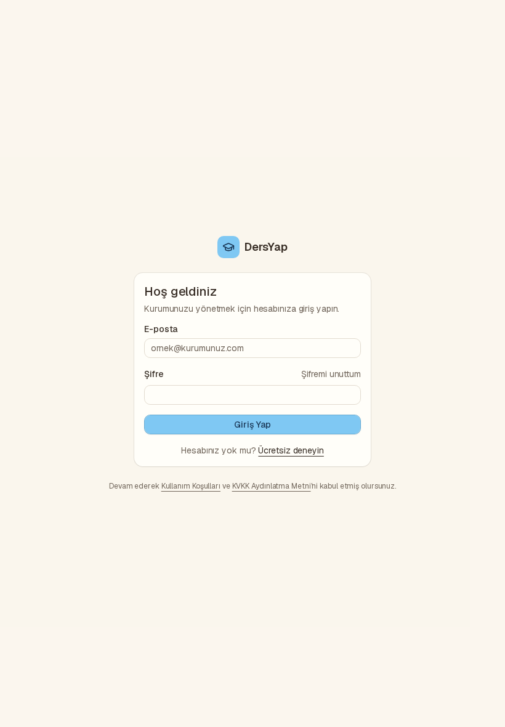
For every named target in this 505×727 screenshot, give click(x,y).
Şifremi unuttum (331, 374)
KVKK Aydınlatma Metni (271, 486)
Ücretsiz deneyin (290, 450)
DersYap (265, 247)
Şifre (154, 374)
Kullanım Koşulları (190, 486)
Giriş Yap (252, 424)
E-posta (160, 329)
